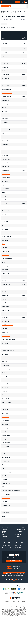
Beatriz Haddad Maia (6, 288)
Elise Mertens (5, 317)
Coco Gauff (4, 43)
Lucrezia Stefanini (6, 450)
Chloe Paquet (5, 409)
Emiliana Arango (5, 240)
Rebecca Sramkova (6, 391)
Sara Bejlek (4, 196)
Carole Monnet (5, 405)
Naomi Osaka (5, 291)
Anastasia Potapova (6, 177)
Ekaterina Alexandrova (7, 92)
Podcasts (17, 533)
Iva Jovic (4, 214)
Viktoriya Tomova (6, 497)
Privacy (6, 575)
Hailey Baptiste (5, 100)
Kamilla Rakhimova (6, 435)
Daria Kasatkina (5, 85)
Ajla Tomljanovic (5, 188)
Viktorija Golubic (5, 277)
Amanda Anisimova (6, 89)
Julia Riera (4, 431)
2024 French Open (5, 19)
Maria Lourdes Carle (6, 380)
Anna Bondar (5, 229)
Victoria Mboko (5, 133)
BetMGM (12, 27)
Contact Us (5, 529)
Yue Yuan (4, 509)
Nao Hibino (4, 262)
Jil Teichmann (5, 247)
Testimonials (5, 536)
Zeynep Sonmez (5, 512)
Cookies (17, 575)
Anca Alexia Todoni (6, 402)
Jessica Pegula (5, 81)
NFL (13, 6)
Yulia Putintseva (5, 144)
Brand (3, 534)
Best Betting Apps (6, 547)
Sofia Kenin (4, 111)
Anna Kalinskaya (5, 321)
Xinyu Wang (4, 501)
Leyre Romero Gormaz (7, 258)
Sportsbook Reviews (20, 529)
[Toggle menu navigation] (26, 2)
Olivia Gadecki (5, 468)
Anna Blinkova (5, 354)
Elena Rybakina (5, 78)
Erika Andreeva (5, 420)
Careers (4, 531)
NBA (18, 6)
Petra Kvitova (5, 387)
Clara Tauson (5, 118)
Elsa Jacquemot (5, 155)
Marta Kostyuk (5, 295)
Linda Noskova (5, 310)
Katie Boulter (5, 203)
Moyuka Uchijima (6, 457)
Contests (18, 540)
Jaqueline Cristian (6, 151)
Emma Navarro (5, 280)
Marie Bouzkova (5, 137)
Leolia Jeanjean (5, 254)
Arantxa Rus (4, 232)
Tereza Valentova (6, 273)
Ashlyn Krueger (5, 199)
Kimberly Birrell (5, 439)
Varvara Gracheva (6, 494)
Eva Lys (3, 243)
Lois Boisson (5, 56)
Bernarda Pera (5, 148)
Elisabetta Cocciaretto (7, 236)
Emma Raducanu (5, 170)
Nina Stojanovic (5, 461)
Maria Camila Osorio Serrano (8, 339)
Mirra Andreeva (5, 59)
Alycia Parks (5, 192)
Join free (17, 2)
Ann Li (3, 225)
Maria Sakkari (5, 313)
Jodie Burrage (5, 428)
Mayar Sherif (5, 343)
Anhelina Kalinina (5, 221)
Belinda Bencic (5, 516)
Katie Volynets (5, 376)
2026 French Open (22, 19)
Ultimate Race (18, 545)
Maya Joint (4, 328)
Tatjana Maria (5, 486)
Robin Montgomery (6, 266)
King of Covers (19, 544)
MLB (22, 6)
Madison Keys (5, 67)
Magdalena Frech (6, 185)
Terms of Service (11, 575)
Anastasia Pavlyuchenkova (8, 350)
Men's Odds (4, 23)
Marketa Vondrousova (7, 115)
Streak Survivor (19, 542)
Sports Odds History (5, 11)
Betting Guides (20, 527)
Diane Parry (4, 361)
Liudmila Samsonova (6, 96)
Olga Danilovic (5, 122)
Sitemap (21, 575)
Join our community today (14, 560)
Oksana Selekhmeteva (7, 464)
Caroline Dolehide (6, 210)
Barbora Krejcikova (6, 173)
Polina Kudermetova (6, 472)
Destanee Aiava (5, 416)
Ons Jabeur (4, 299)
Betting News (18, 531)
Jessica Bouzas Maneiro (7, 129)
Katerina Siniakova (6, 372)
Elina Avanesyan (5, 365)
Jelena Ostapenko (6, 104)
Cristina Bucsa (5, 413)
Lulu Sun (4, 453)
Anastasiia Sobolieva (6, 398)
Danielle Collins (5, 162)
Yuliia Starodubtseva (6, 159)
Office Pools (18, 547)
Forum (3, 576)
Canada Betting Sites (7, 544)
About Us (5, 527)
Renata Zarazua (5, 475)
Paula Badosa (5, 107)
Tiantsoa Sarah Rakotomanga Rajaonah (11, 490)
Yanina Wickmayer (6, 505)
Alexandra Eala (5, 302)
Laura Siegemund (6, 442)
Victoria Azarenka (6, 218)
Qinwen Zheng (5, 63)
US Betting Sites (6, 542)
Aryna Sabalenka (6, 48)
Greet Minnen (5, 424)
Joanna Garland (5, 251)
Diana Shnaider (5, 166)
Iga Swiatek (4, 52)
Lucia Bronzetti (5, 446)
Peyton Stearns (5, 306)
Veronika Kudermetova (7, 126)
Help (3, 575)
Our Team (4, 533)
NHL (25, 6)
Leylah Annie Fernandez (7, 324)
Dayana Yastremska (6, 140)
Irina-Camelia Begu (6, 369)
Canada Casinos (6, 545)
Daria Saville (4, 358)
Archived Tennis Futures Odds (18, 11)
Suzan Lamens (5, 520)
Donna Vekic (5, 181)
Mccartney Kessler (6, 383)
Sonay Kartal (5, 269)
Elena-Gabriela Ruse (6, 207)
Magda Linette (5, 332)
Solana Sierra (5, 479)
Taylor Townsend (6, 335)
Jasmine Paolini (5, 74)
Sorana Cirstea (5, 394)
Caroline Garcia (5, 347)
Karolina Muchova (6, 284)
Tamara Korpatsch (6, 483)
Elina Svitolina (5, 70)
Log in (22, 2)
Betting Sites (6, 540)
